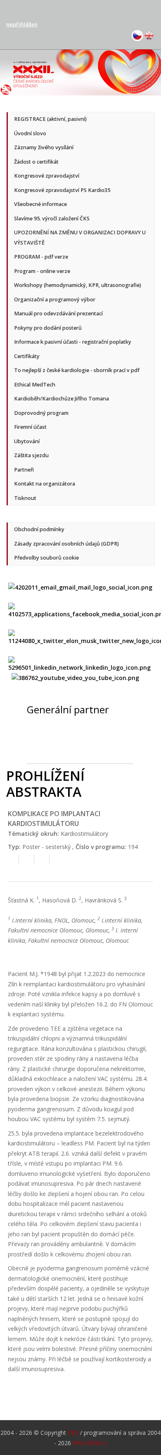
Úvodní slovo (30, 133)
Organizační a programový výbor (54, 299)
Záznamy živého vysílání (43, 147)
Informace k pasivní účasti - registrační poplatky (72, 341)
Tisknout (25, 498)
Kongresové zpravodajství (46, 175)
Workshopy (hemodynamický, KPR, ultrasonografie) (77, 285)
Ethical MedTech (34, 384)
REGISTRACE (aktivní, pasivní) (50, 119)
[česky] (137, 35)
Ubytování (27, 441)
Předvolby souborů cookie (46, 557)
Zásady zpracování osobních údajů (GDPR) (66, 543)
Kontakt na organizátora (44, 483)
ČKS (73, 1432)
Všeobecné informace (40, 204)
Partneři (24, 469)
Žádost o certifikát (36, 161)
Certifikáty (27, 356)
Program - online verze (42, 271)
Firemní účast (30, 426)
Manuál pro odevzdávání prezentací (58, 313)
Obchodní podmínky (39, 529)
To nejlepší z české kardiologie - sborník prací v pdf (77, 370)
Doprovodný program (41, 412)
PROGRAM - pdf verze (41, 256)
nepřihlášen (22, 24)
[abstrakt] (11, 861)
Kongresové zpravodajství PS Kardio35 (62, 190)
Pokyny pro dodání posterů (48, 327)
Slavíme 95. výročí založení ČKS (52, 218)
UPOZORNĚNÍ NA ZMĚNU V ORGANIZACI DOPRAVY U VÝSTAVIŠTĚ (80, 237)
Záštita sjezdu (31, 455)
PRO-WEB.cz (90, 1443)
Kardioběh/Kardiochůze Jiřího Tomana (61, 398)
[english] (149, 35)
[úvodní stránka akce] (80, 72)
